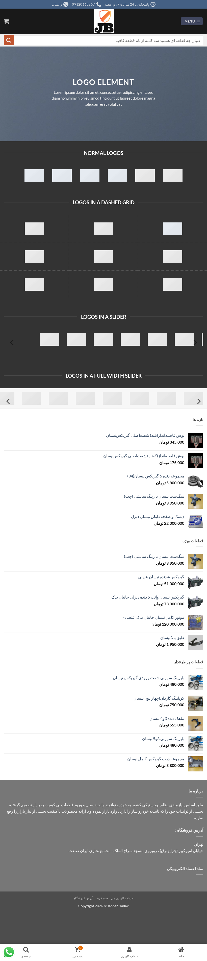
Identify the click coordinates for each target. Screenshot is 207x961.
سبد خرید (102, 898)
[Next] (12, 342)
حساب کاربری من (122, 898)
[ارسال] (9, 40)
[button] (192, 21)
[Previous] (194, 342)
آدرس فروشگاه (83, 898)
